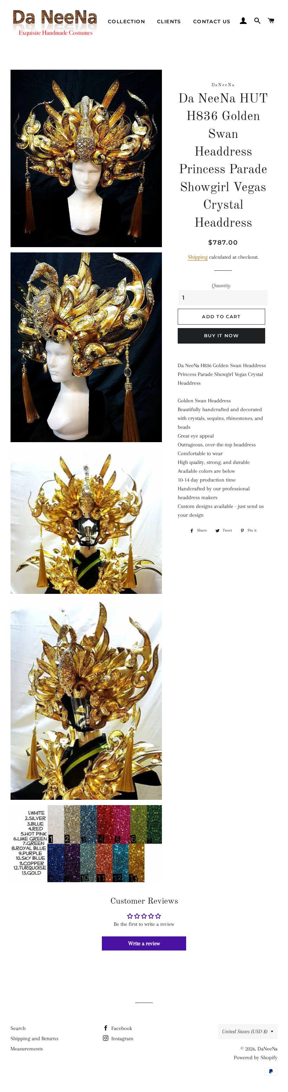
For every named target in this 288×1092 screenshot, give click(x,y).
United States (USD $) (244, 1031)
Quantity (221, 285)
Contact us (212, 21)
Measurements (27, 1049)
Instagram (121, 1038)
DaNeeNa (267, 1049)
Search (18, 1028)
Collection (126, 21)
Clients (169, 21)
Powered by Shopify (255, 1057)
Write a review (144, 943)
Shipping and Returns (34, 1038)
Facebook (121, 1028)
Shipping (198, 257)
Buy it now (221, 335)
